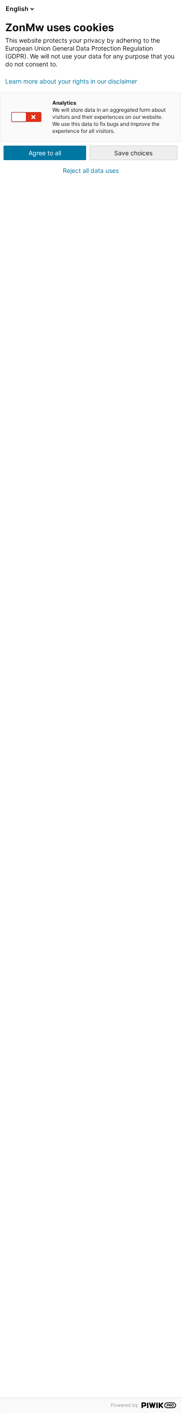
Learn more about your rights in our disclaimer (71, 81)
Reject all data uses (91, 170)
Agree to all (45, 153)
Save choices (133, 153)
